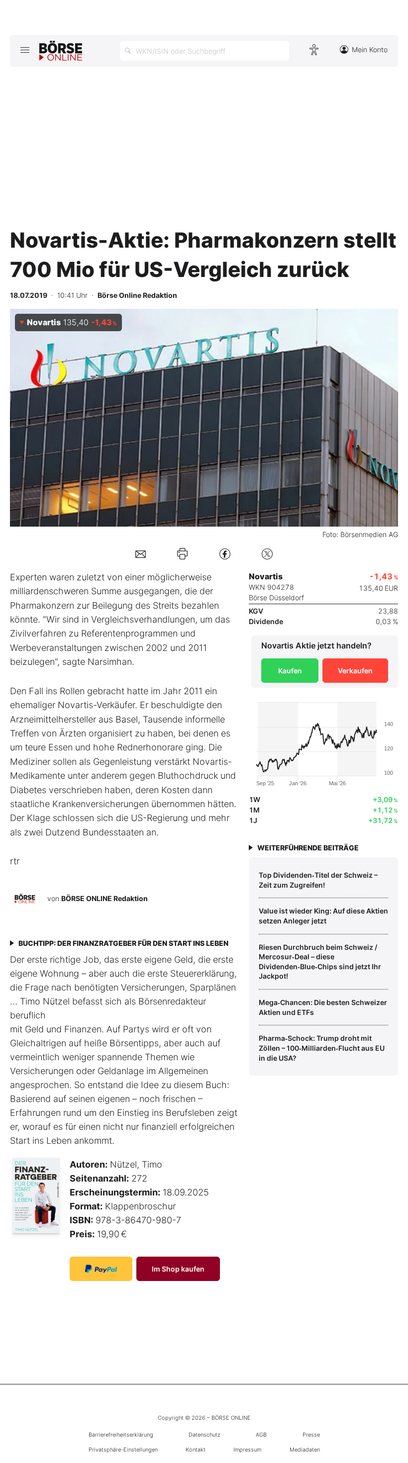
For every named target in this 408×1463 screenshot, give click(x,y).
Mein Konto (370, 49)
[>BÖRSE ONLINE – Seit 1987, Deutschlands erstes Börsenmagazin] (60, 51)
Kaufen (290, 670)
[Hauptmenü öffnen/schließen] (24, 50)
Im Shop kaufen (178, 1269)
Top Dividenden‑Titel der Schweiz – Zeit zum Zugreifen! (318, 880)
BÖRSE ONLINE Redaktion (104, 898)
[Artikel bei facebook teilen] (224, 553)
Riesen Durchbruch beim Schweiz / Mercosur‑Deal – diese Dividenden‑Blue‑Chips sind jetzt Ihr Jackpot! (320, 962)
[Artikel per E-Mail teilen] (140, 554)
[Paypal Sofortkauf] (101, 1269)
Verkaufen (355, 670)
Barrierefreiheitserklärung (121, 1434)
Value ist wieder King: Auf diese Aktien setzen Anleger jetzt (323, 916)
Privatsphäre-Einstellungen (123, 1449)
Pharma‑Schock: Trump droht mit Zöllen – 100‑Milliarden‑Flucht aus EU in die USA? (322, 1048)
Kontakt (195, 1449)
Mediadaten (305, 1449)
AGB (261, 1434)
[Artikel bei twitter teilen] (267, 553)
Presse (311, 1434)
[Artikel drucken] (182, 553)
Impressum (247, 1449)
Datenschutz (204, 1434)
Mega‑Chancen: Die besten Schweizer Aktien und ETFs (323, 1007)
